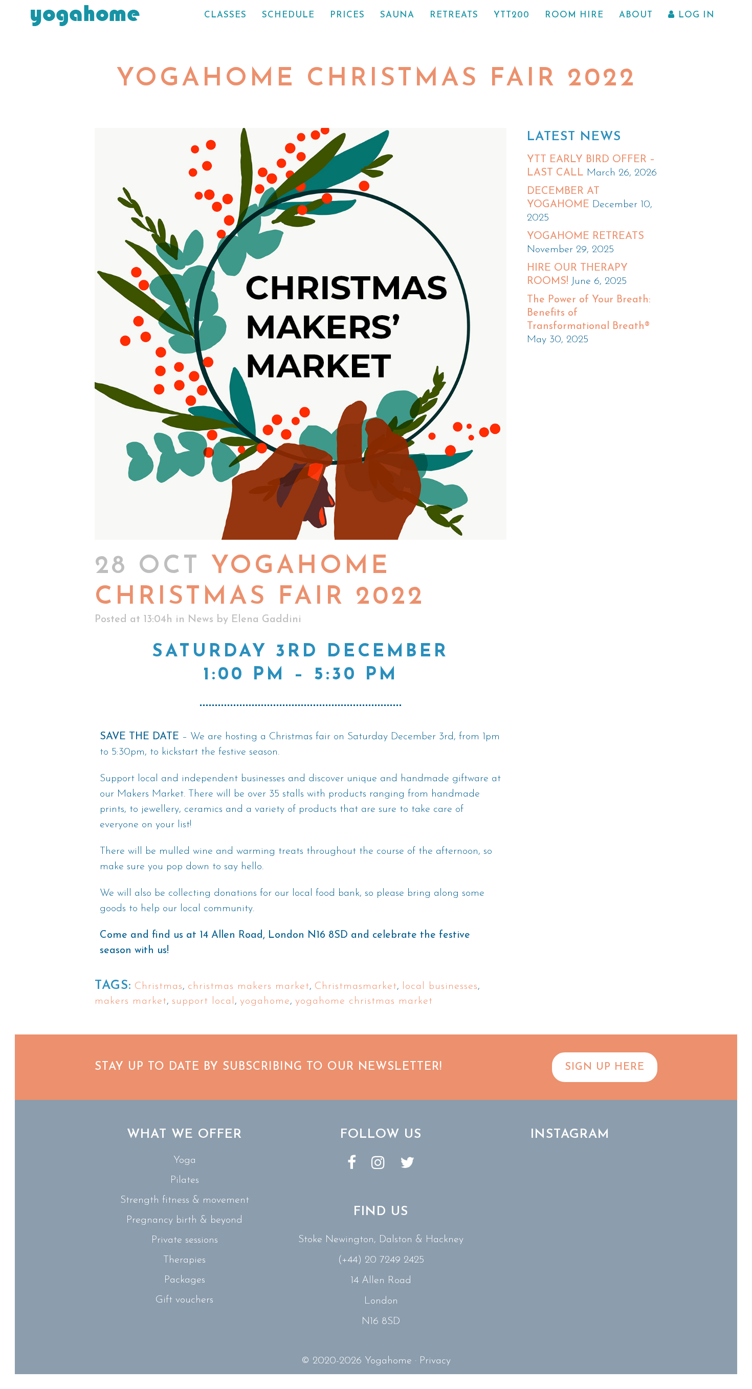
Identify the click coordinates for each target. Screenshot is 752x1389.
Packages (184, 1280)
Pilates (184, 1180)
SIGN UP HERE (605, 1067)
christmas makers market (248, 986)
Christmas (159, 986)
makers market (131, 1001)
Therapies (184, 1260)
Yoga (184, 1160)
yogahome (265, 1001)
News (200, 619)
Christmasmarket (356, 986)
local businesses (440, 986)
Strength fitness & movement (184, 1200)
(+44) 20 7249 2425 (381, 1260)
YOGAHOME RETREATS (585, 236)
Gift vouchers (184, 1300)
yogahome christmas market (364, 1001)
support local (203, 1001)
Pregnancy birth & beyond (184, 1220)
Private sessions (184, 1240)
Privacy (435, 1361)
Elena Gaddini (266, 619)
